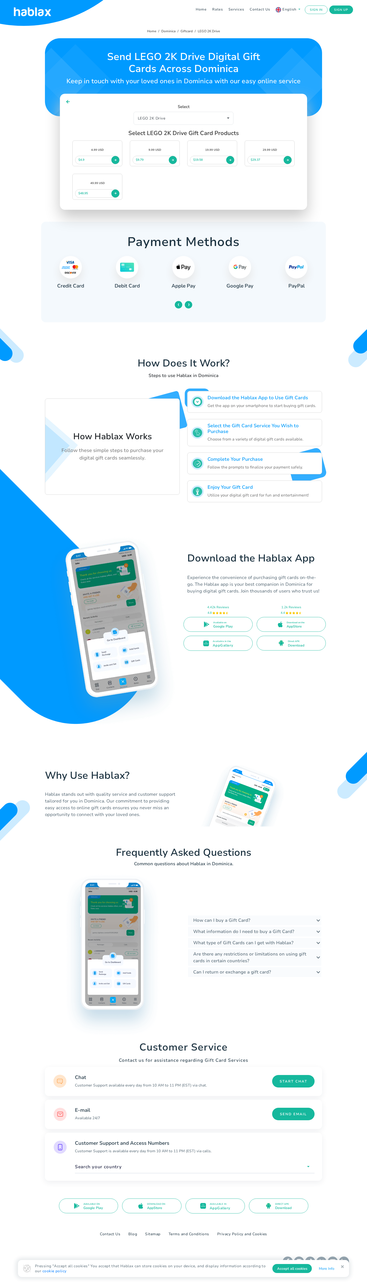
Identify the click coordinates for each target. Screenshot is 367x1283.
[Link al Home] (39, 10)
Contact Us (260, 9)
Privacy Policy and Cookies (242, 1234)
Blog (132, 1234)
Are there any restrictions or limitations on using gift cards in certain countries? (249, 957)
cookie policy (54, 1271)
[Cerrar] (342, 1267)
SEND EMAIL (293, 1114)
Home (201, 9)
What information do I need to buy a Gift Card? (243, 931)
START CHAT (293, 1081)
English (289, 9)
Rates (217, 9)
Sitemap (153, 1234)
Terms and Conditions (189, 1234)
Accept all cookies (292, 1268)
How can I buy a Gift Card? (221, 920)
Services (236, 9)
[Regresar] (68, 102)
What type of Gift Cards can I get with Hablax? (243, 943)
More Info (326, 1268)
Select (183, 107)
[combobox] (195, 1166)
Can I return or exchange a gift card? (232, 972)
